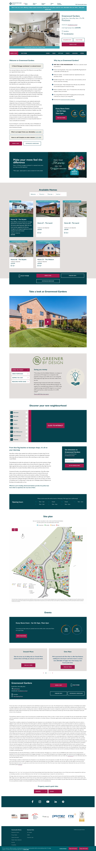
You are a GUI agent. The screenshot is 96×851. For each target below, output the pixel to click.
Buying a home (43, 4)
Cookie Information (15, 837)
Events (68, 53)
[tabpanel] (70, 114)
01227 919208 (79, 40)
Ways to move (34, 4)
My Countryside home (81, 4)
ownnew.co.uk (70, 755)
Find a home (26, 4)
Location (75, 53)
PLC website (29, 832)
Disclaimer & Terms (15, 832)
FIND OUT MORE (61, 117)
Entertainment (17, 435)
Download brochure (48, 281)
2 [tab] (48, 673)
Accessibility (13, 844)
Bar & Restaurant (18, 431)
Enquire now (67, 40)
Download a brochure (32, 143)
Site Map (13, 842)
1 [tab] (46, 673)
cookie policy (26, 849)
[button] (13, 529)
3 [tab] (50, 673)
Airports (16, 420)
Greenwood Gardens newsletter (68, 99)
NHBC (28, 834)
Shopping (16, 439)
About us (52, 4)
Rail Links (16, 416)
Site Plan (60, 53)
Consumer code (30, 837)
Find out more (28, 667)
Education (16, 412)
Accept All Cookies (84, 848)
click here (20, 764)
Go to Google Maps (74, 465)
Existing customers (59, 4)
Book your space (21, 635)
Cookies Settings (63, 848)
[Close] (93, 848)
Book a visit (73, 44)
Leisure (15, 424)
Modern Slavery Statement (16, 839)
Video (53, 53)
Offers (82, 53)
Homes (48, 53)
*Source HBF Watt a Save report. (41, 394)
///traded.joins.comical (72, 24)
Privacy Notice (14, 834)
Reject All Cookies (73, 848)
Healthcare (16, 428)
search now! (48, 9)
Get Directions (66, 20)
